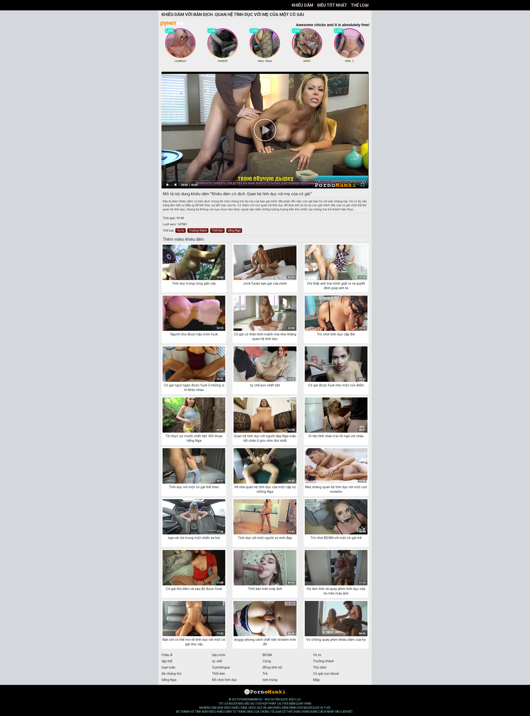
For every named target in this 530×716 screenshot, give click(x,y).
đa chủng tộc (171, 673)
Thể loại (360, 5)
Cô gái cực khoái (326, 673)
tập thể (166, 661)
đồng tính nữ (272, 667)
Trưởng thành (198, 230)
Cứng (267, 661)
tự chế (217, 661)
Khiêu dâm (302, 5)
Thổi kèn (217, 230)
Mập (316, 680)
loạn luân (168, 667)
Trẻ (265, 673)
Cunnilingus (221, 667)
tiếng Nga (234, 230)
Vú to (180, 230)
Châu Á (166, 655)
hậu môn (218, 655)
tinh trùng (270, 680)
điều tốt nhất (332, 5)
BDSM (267, 655)
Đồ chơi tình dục (224, 680)
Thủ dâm (320, 667)
